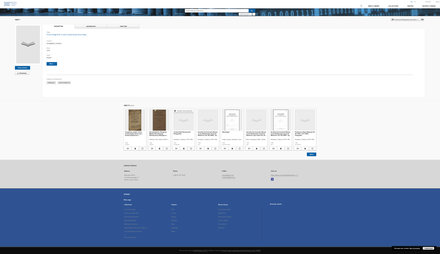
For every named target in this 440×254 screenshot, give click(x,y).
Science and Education (131, 213)
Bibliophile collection (131, 224)
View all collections (130, 237)
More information (415, 248)
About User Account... (225, 217)
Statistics (221, 228)
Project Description (224, 209)
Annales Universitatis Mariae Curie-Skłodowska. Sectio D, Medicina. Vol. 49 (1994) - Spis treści (208, 133)
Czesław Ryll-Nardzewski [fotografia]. (182, 133)
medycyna (51, 83)
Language (174, 228)
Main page (127, 200)
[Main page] (361, 5)
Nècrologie (226, 132)
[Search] (252, 10)
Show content (22, 68)
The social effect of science (133, 231)
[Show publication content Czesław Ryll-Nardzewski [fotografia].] (183, 148)
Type (172, 224)
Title (172, 209)
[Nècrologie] (232, 120)
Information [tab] (91, 26)
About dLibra (222, 224)
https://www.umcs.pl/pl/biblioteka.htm (283, 175)
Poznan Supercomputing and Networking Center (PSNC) (241, 250)
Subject (173, 217)
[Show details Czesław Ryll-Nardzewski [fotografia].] (190, 148)
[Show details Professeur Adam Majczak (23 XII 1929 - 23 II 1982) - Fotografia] (312, 148)
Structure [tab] (123, 26)
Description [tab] (58, 26)
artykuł (49, 58)
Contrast (428, 2)
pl (415, 2)
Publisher (174, 220)
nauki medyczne (64, 83)
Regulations (222, 213)
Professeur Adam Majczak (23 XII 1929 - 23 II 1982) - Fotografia (305, 133)
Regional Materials (130, 220)
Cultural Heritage (129, 209)
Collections (393, 6)
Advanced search (245, 14)
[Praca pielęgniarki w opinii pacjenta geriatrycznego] (28, 45)
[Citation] (422, 19)
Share (438, 2)
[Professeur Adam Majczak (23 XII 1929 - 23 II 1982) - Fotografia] (305, 120)
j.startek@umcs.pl (228, 175)
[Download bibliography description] (127, 148)
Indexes (410, 6)
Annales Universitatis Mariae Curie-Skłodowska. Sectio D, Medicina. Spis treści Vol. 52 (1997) (256, 133)
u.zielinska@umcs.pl (228, 177)
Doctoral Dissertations (131, 217)
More (311, 154)
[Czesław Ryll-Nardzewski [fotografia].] (184, 120)
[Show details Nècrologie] (239, 148)
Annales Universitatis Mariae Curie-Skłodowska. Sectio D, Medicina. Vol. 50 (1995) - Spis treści (281, 133)
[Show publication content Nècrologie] (232, 148)
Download (22, 73)
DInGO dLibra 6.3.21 (201, 250)
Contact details (223, 220)
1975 (48, 50)
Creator (173, 213)
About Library (373, 6)
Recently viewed (429, 6)
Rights (173, 231)
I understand (428, 248)
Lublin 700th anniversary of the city (135, 228)
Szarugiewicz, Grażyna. (54, 43)
